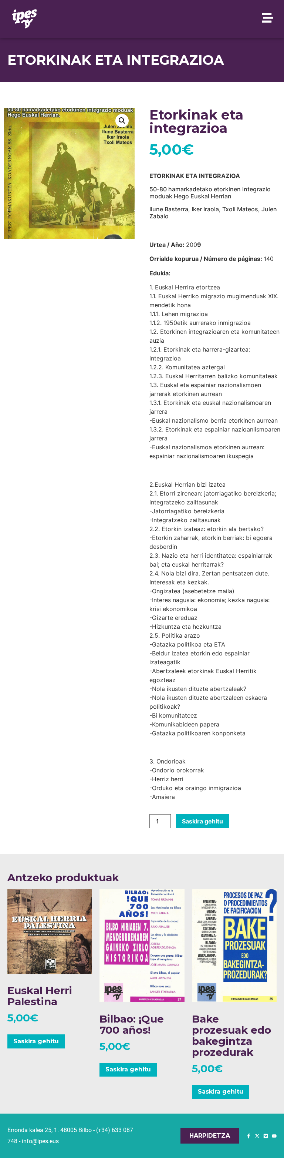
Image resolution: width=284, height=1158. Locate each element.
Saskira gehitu (202, 821)
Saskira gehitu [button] (36, 1041)
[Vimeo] (265, 1136)
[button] (122, 120)
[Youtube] (274, 1136)
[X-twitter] (257, 1136)
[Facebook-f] (248, 1136)
